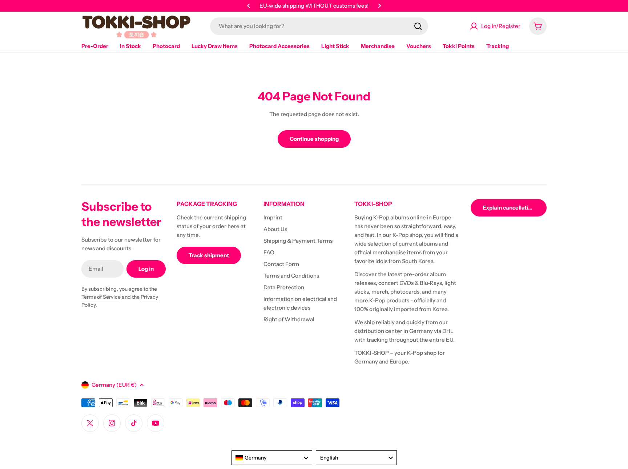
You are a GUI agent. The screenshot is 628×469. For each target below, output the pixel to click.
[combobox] (319, 26)
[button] (248, 5)
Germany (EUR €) (114, 384)
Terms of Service (101, 297)
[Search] (418, 26)
